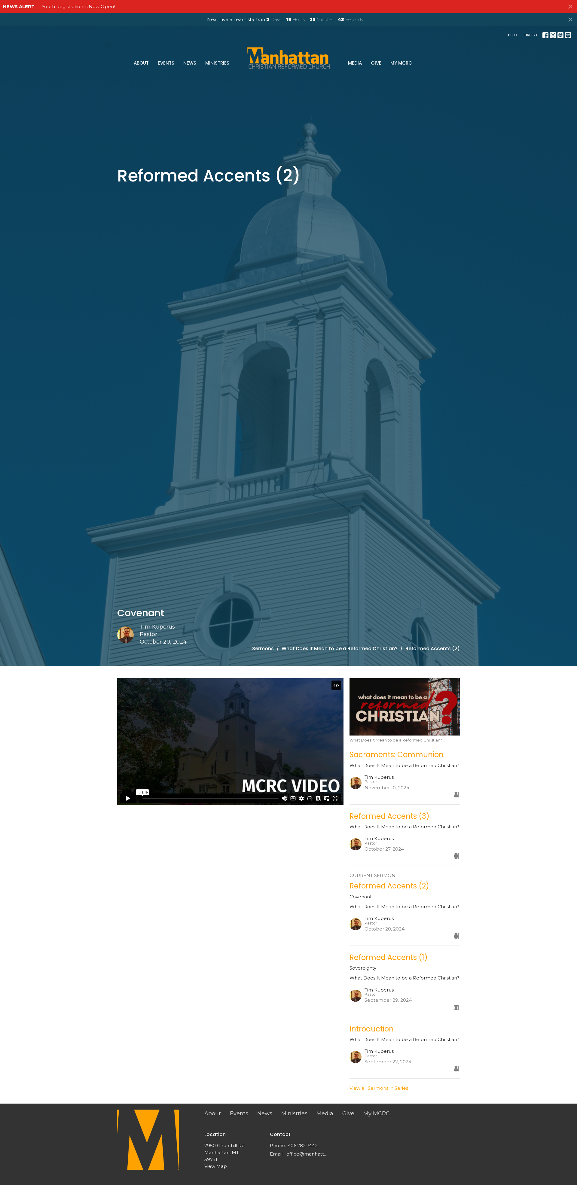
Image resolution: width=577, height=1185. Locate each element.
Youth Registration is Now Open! (78, 6)
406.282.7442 (303, 1145)
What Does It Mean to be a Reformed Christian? (340, 648)
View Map (215, 1166)
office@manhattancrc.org (307, 1154)
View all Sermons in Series (379, 1088)
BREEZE (531, 35)
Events (166, 63)
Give (376, 63)
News (189, 63)
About (141, 63)
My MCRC (401, 63)
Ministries (217, 63)
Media (355, 63)
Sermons (263, 648)
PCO (512, 35)
